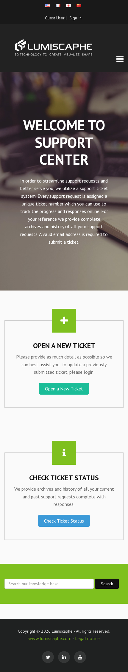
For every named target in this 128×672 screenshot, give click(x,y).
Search (107, 583)
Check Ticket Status (64, 521)
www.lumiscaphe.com (50, 638)
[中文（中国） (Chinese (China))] (79, 5)
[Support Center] (64, 47)
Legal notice (87, 638)
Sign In (75, 18)
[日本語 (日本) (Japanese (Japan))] (68, 5)
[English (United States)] (47, 5)
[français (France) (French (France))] (58, 5)
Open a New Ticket (64, 389)
